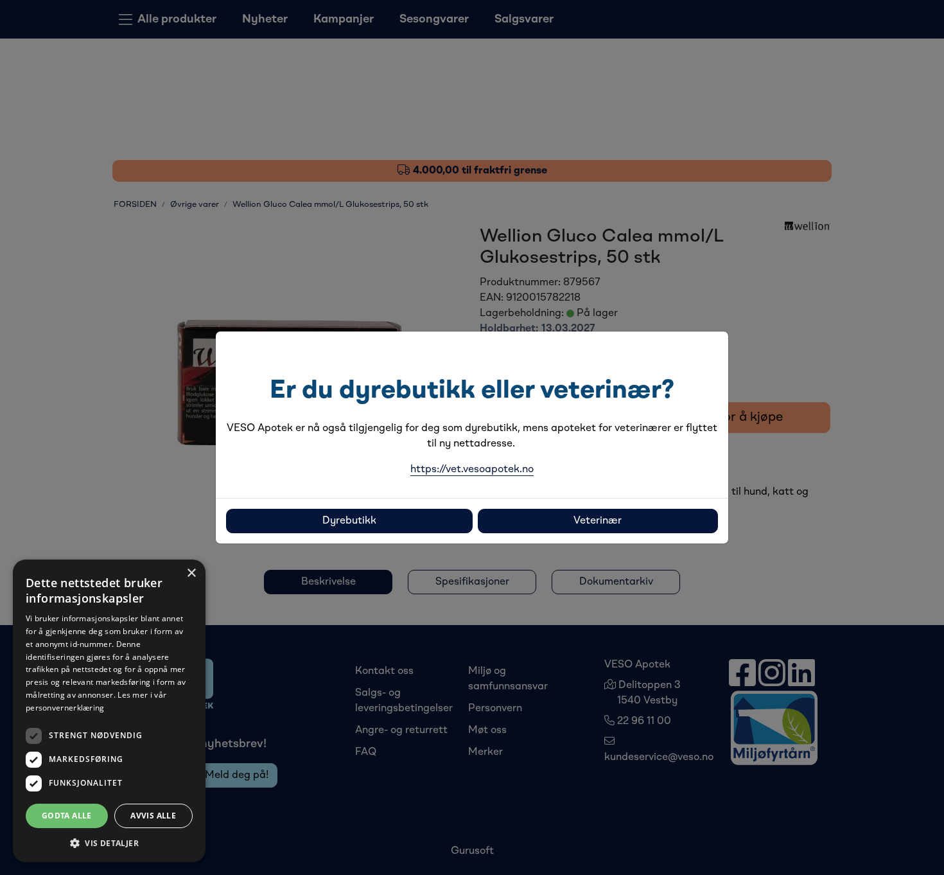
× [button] (191, 573)
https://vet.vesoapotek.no (472, 469)
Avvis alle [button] (153, 815)
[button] (109, 842)
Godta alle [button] (67, 815)
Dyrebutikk (349, 521)
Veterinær (597, 521)
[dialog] (109, 711)
